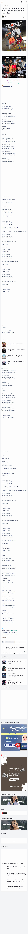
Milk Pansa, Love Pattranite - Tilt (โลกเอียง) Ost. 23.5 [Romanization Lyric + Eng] (15, 881)
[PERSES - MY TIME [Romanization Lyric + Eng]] (4, 365)
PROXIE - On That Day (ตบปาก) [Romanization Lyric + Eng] (14, 653)
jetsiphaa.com (13, 630)
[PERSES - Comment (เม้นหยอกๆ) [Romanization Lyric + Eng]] (4, 684)
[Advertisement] (14, 179)
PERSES (4, 637)
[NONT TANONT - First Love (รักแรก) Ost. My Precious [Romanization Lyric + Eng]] (4, 877)
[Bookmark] (3, 642)
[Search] (23, 2)
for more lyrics (14, 83)
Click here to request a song (14, 80)
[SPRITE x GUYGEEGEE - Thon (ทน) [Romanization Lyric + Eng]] (4, 890)
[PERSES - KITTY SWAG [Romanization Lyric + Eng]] (4, 670)
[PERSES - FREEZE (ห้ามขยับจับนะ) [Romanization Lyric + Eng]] (4, 677)
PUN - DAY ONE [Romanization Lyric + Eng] (12, 863)
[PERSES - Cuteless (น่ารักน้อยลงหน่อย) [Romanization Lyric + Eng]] (4, 346)
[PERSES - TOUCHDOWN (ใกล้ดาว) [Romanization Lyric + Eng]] (4, 358)
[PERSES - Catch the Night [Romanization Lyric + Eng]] (4, 352)
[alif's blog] (2, 2)
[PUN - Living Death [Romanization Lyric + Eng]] (4, 870)
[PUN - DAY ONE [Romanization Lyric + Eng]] (14, 861)
